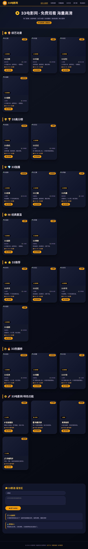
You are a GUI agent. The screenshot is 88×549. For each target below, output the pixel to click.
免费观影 (53, 3)
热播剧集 (61, 3)
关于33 (49, 545)
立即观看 (9, 70)
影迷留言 (82, 3)
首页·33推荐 (44, 3)
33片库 (68, 3)
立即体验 (9, 430)
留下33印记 (13, 508)
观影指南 (54, 545)
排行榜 (75, 3)
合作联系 (60, 545)
